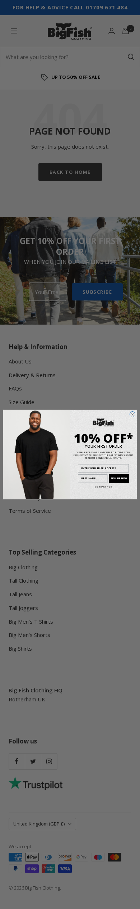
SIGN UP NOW (119, 478)
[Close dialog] (132, 414)
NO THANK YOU (103, 487)
